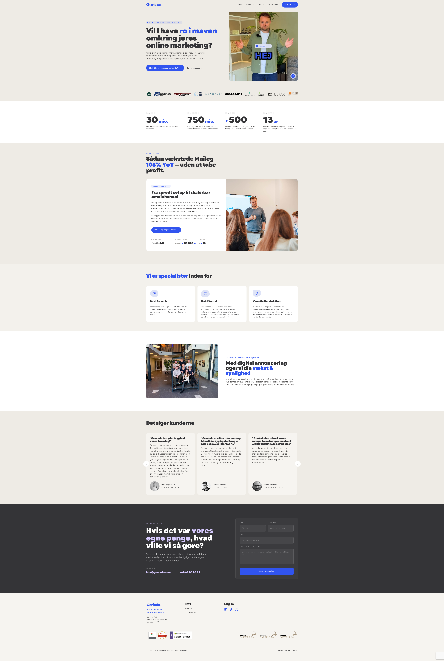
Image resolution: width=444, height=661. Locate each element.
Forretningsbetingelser (287, 650)
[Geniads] (154, 5)
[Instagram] (236, 609)
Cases (240, 4)
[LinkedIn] (225, 609)
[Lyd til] (293, 76)
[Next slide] (298, 464)
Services (250, 4)
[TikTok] (231, 609)
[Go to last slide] (146, 464)
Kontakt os (190, 612)
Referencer (273, 4)
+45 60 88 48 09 (190, 572)
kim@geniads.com (158, 572)
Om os (261, 4)
